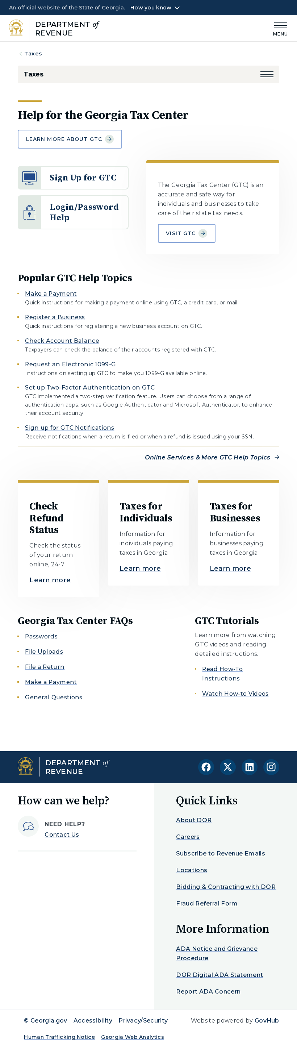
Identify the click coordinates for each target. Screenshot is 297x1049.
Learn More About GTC (64, 139)
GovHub (267, 1020)
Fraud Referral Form (207, 903)
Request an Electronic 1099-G (70, 364)
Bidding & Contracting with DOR (226, 886)
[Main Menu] (277, 28)
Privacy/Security (143, 1020)
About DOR (194, 820)
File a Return (44, 666)
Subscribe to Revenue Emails (220, 853)
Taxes (33, 53)
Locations (191, 870)
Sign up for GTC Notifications (69, 427)
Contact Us (62, 834)
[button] (266, 74)
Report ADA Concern (208, 991)
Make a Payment (51, 293)
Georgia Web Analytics (132, 1037)
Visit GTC (181, 233)
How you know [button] (150, 8)
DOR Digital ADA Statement (219, 974)
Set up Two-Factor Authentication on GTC (90, 387)
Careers (188, 836)
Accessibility (93, 1020)
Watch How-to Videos (235, 693)
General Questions (53, 697)
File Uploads (44, 651)
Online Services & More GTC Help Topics (208, 457)
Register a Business (55, 317)
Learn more (50, 580)
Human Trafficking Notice (59, 1037)
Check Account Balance (62, 340)
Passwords (41, 636)
